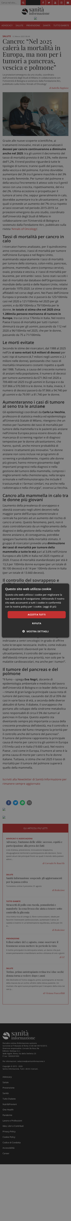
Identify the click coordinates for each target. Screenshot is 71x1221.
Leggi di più (49, 606)
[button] (35, 631)
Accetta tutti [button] (36, 614)
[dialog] (35, 610)
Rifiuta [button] (36, 623)
